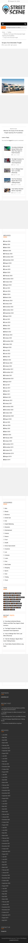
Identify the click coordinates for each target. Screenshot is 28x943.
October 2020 (8, 413)
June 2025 (7, 269)
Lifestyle (7, 555)
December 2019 (9, 444)
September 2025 (9, 260)
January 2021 (8, 403)
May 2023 (7, 325)
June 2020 (7, 425)
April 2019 (7, 459)
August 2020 (8, 419)
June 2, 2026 (16, 154)
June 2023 (7, 322)
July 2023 (7, 319)
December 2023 (9, 306)
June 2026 (7, 241)
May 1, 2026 (16, 164)
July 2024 (7, 288)
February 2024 (8, 300)
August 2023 (8, 316)
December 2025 (9, 257)
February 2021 (8, 400)
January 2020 (8, 441)
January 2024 (8, 303)
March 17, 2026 (17, 184)
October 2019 (8, 450)
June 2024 (7, 291)
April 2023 (7, 328)
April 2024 (7, 294)
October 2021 (8, 375)
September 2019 (9, 453)
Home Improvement (10, 546)
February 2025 (8, 275)
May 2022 (7, 356)
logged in (11, 140)
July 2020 (7, 422)
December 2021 (9, 369)
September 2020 (9, 416)
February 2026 (8, 253)
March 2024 (8, 297)
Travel (6, 580)
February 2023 (8, 335)
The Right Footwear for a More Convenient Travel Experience (18, 160)
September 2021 (9, 378)
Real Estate (8, 564)
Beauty (6, 511)
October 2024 (8, 282)
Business (7, 514)
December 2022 (9, 341)
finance (7, 536)
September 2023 (9, 313)
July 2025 (7, 266)
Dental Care (8, 517)
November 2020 (9, 409)
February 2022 (8, 363)
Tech (6, 574)
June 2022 (7, 353)
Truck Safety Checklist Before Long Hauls (12, 723)
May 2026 (7, 244)
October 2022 (8, 344)
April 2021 (7, 394)
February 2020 (8, 438)
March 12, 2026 (17, 192)
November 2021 (9, 372)
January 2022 (8, 366)
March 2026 (8, 250)
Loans (6, 558)
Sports (6, 571)
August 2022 (8, 347)
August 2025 (8, 263)
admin (15, 45)
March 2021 (8, 397)
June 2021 (7, 388)
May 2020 (7, 428)
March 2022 (8, 360)
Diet (6, 521)
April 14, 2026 (16, 174)
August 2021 (8, 381)
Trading (7, 577)
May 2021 (7, 391)
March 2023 (8, 331)
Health (6, 542)
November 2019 (9, 447)
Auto (6, 508)
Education (7, 527)
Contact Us (3, 931)
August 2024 (8, 285)
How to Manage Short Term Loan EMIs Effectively (17, 170)
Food (6, 539)
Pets (6, 561)
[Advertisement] (14, 63)
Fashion (7, 533)
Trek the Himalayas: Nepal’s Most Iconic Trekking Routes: (17, 180)
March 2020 (8, 434)
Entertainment (8, 530)
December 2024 (9, 278)
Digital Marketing (9, 524)
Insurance (7, 549)
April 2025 (7, 272)
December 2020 (9, 406)
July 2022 (7, 350)
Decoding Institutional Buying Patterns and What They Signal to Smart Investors (13, 623)
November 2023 (9, 310)
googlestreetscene (14, 940)
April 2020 (7, 431)
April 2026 (7, 247)
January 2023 (8, 338)
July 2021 (7, 385)
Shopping (7, 567)
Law (6, 552)
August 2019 (8, 456)
